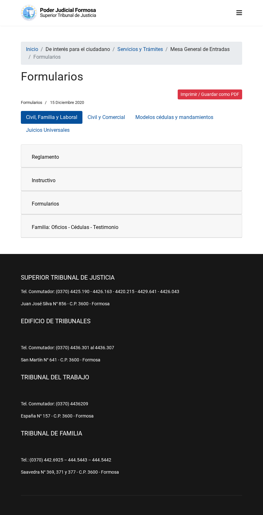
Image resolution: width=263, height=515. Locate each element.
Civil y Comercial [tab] (106, 117)
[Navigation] (239, 13)
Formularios (31, 102)
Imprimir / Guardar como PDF (210, 94)
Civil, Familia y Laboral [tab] (51, 117)
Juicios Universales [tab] (48, 130)
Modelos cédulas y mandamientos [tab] (174, 117)
